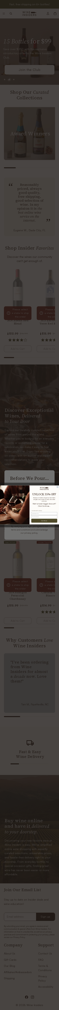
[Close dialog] (58, 487)
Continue (44, 521)
